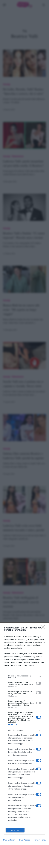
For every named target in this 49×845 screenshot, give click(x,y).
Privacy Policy (40, 840)
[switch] (38, 683)
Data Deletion (9, 840)
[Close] (43, 628)
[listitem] (24, 677)
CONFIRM (15, 830)
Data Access (24, 840)
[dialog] (24, 734)
